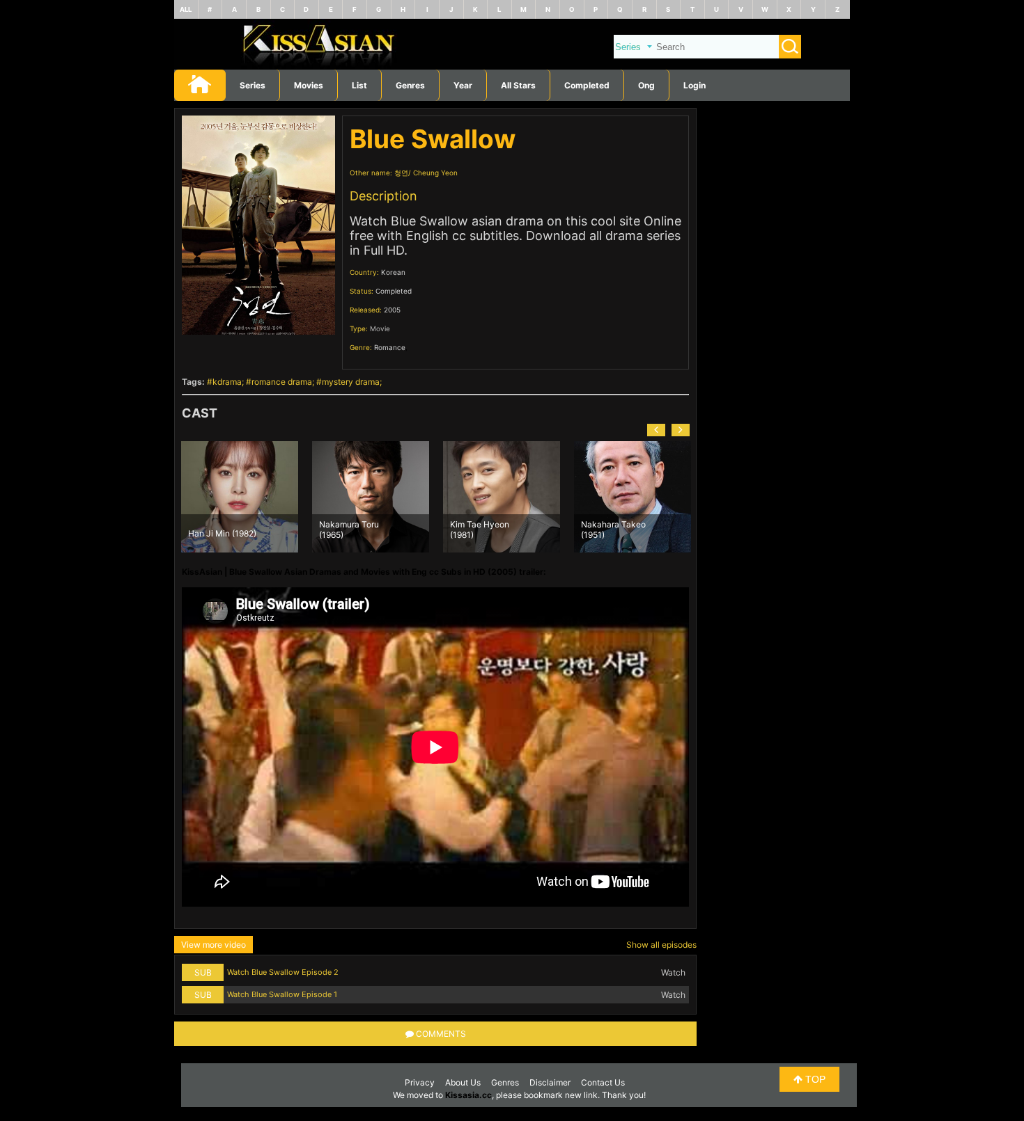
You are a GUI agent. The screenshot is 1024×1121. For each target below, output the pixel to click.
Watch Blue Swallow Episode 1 (282, 994)
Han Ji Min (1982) (222, 533)
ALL (186, 9)
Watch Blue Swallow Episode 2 (283, 972)
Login (694, 85)
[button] (656, 430)
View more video (213, 944)
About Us (463, 1082)
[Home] (512, 66)
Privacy (420, 1082)
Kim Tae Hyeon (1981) (479, 529)
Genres (505, 1082)
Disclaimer (550, 1082)
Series (252, 85)
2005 (392, 309)
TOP (813, 1079)
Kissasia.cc (468, 1095)
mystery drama (351, 381)
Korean (393, 272)
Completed (587, 85)
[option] (239, 496)
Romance (389, 347)
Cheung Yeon (435, 172)
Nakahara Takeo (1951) (613, 529)
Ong (646, 85)
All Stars (518, 85)
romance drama (281, 381)
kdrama (227, 381)
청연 (401, 172)
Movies (308, 85)
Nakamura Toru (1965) (349, 529)
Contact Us (603, 1082)
